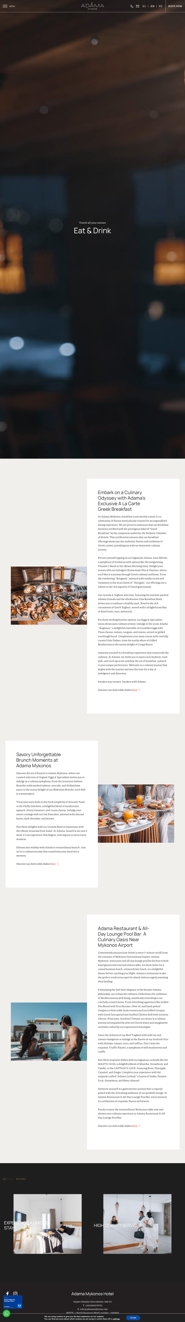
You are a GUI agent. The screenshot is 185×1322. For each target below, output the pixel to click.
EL (144, 6)
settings (116, 1319)
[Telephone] (133, 6)
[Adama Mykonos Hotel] (92, 6)
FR (160, 6)
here (135, 1078)
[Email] (139, 6)
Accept (133, 1317)
